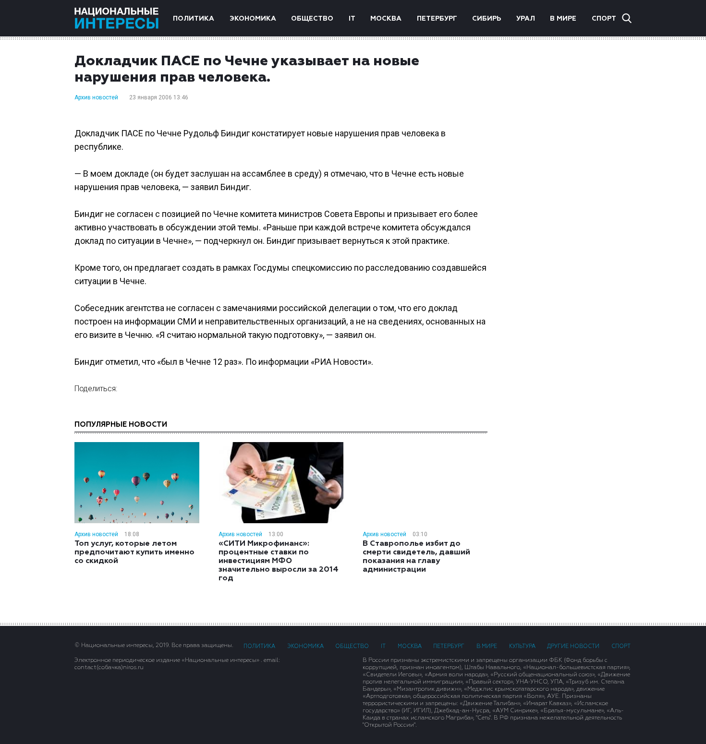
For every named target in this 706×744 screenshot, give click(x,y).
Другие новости (573, 646)
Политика (193, 18)
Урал (525, 18)
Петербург (437, 18)
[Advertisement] (569, 206)
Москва (386, 18)
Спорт (604, 18)
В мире (563, 18)
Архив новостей (96, 97)
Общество (312, 18)
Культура (522, 646)
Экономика (253, 18)
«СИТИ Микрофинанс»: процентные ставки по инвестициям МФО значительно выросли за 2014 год (279, 561)
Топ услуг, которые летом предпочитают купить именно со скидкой (134, 552)
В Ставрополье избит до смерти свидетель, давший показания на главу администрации (416, 557)
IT (352, 18)
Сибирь (486, 18)
